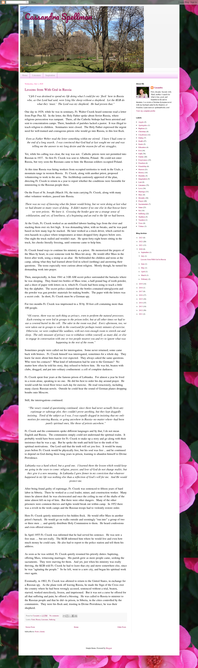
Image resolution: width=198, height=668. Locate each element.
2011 (141, 314)
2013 (141, 306)
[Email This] (64, 615)
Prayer (140, 201)
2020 (141, 249)
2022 (141, 241)
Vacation (141, 220)
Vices (140, 223)
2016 (141, 295)
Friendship (142, 166)
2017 (141, 291)
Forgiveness (142, 160)
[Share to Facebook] (73, 615)
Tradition (141, 216)
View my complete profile (145, 111)
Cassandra (158, 87)
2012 (141, 310)
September (145, 252)
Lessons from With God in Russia (48, 89)
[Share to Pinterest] (75, 615)
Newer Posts (30, 627)
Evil (139, 150)
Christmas (142, 131)
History (38, 619)
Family (141, 156)
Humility (141, 175)
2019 (141, 283)
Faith (33, 619)
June (143, 264)
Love (140, 188)
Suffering (52, 619)
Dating (140, 137)
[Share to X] (70, 615)
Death (140, 141)
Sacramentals (143, 204)
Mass (140, 194)
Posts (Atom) (40, 631)
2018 (141, 287)
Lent (140, 182)
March (143, 275)
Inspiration (50, 75)
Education (142, 147)
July (143, 256)
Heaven (141, 169)
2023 (141, 237)
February (144, 279)
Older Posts (121, 627)
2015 (141, 299)
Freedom (141, 163)
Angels (141, 122)
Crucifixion (142, 134)
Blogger (109, 648)
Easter (140, 144)
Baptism (141, 128)
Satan (140, 207)
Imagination (142, 179)
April (143, 271)
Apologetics (142, 125)
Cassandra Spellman (58, 16)
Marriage (141, 191)
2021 (141, 245)
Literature (36, 75)
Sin (139, 210)
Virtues (141, 226)
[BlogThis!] (67, 615)
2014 (141, 302)
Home (25, 75)
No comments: (55, 616)
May (143, 267)
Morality (141, 198)
